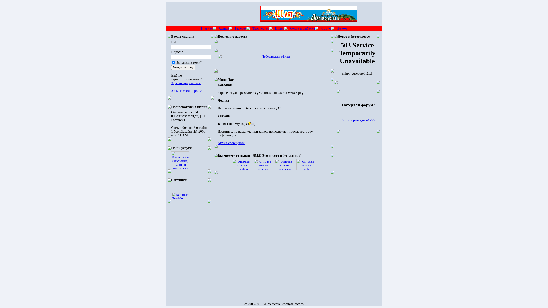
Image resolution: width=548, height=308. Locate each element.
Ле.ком (342, 28)
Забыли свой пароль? (186, 91)
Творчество (260, 28)
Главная (207, 28)
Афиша (224, 28)
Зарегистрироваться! (186, 83)
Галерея (240, 28)
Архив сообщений (231, 143)
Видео (279, 28)
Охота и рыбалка (302, 28)
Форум (326, 28)
